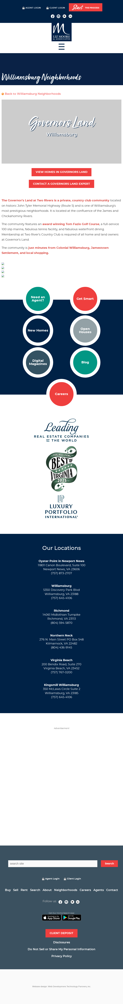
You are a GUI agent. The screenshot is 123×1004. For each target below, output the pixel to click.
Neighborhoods (65, 890)
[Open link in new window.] (52, 16)
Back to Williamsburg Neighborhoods (33, 94)
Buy (8, 890)
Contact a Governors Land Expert (61, 183)
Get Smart (85, 298)
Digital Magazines (38, 362)
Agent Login (33, 8)
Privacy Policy (61, 956)
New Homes (38, 330)
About (47, 890)
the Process (85, 7)
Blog (85, 362)
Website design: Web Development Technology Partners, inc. (61, 987)
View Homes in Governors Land (61, 172)
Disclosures (61, 942)
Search (35, 890)
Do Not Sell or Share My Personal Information (61, 949)
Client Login (57, 8)
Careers (61, 394)
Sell (15, 890)
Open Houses (85, 330)
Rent (24, 890)
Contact (112, 890)
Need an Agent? (38, 299)
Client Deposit (61, 933)
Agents (98, 890)
